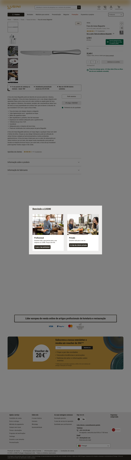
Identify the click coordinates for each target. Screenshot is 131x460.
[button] (48, 232)
